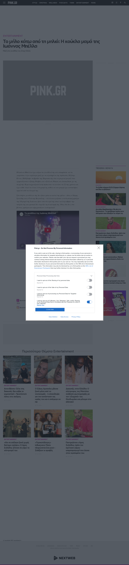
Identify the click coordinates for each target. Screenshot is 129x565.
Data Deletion (53, 317)
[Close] (99, 248)
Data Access (64, 317)
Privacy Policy (76, 317)
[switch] (89, 280)
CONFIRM (50, 309)
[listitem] (64, 276)
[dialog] (64, 282)
